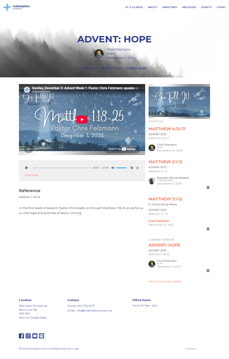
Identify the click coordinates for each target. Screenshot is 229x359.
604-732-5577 (86, 305)
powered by (196, 351)
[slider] (61, 167)
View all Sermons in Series (165, 281)
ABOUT (152, 7)
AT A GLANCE (134, 7)
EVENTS (206, 7)
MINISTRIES (169, 7)
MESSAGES (189, 7)
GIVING (221, 7)
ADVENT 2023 (111, 68)
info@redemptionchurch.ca (94, 310)
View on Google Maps (33, 317)
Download (31, 175)
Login (76, 348)
